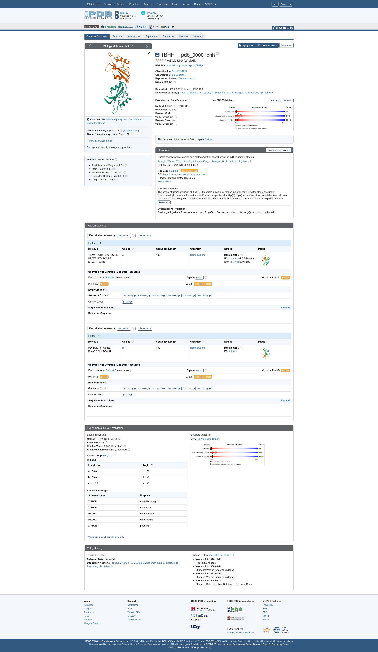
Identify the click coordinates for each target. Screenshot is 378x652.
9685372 (174, 170)
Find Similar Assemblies (100, 140)
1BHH (168, 181)
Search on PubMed (189, 170)
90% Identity (172, 295)
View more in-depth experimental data (106, 536)
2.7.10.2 (235, 262)
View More (165, 202)
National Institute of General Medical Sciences (124, 644)
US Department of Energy (192, 641)
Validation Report (96, 123)
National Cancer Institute (241, 641)
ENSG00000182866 (202, 284)
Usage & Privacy (92, 623)
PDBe (265, 608)
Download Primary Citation (278, 150)
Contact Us (132, 604)
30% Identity (128, 295)
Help (275, 4)
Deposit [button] (108, 4)
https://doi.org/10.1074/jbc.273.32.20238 (184, 174)
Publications (89, 612)
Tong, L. (184, 92)
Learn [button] (175, 4)
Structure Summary (97, 36)
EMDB (266, 619)
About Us (88, 604)
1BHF (161, 181)
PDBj (265, 612)
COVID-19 (210, 4)
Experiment (151, 36)
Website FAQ (133, 612)
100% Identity (202, 295)
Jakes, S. (269, 92)
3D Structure (145, 235)
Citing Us (88, 608)
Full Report (288, 100)
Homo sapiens (178, 74)
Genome (183, 36)
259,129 (124, 12)
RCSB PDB (93, 4)
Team (86, 615)
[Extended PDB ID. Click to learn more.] (218, 53)
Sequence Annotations (129, 119)
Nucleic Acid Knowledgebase (240, 632)
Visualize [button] (134, 4)
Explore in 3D (131, 130)
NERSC (171, 647)
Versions (198, 36)
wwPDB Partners (272, 601)
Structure (117, 36)
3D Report (277, 100)
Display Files (247, 45)
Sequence (168, 36)
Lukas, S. (209, 92)
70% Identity (158, 295)
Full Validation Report (208, 439)
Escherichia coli (187, 78)
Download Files (268, 45)
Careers (198, 4)
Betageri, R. (240, 92)
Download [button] (162, 4)
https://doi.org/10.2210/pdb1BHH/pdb (186, 65)
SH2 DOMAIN (179, 71)
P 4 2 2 (108, 455)
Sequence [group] (123, 235)
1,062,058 (151, 12)
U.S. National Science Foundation (145, 641)
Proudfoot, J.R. (256, 92)
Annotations (133, 36)
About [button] (186, 4)
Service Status (134, 619)
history (208, 139)
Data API (287, 45)
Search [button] (121, 4)
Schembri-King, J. (224, 92)
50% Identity (143, 295)
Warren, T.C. (196, 92)
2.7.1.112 (234, 258)
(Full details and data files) (221, 555)
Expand (285, 307)
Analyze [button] (148, 4)
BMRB (266, 615)
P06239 (110, 277)
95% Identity (187, 295)
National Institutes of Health (165, 644)
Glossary (131, 615)
